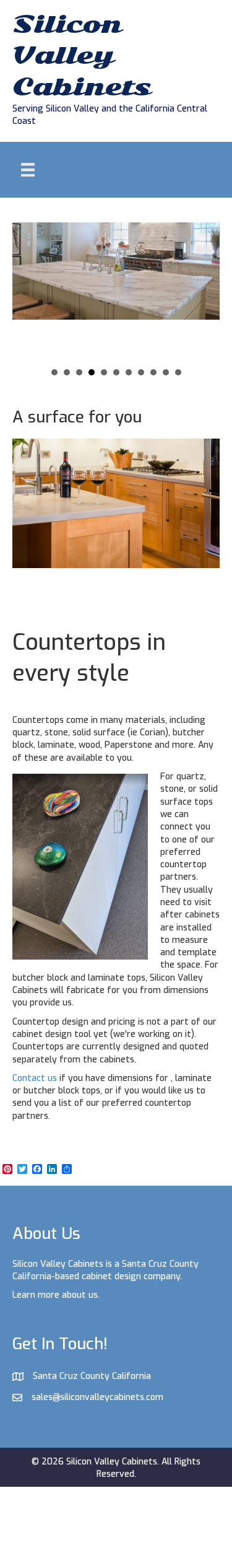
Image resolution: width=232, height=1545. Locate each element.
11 (178, 372)
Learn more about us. (56, 1295)
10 (166, 372)
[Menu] (27, 169)
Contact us (34, 1078)
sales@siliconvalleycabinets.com (97, 1397)
